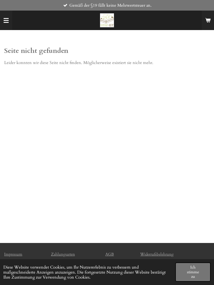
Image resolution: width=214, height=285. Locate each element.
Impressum (13, 254)
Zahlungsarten (63, 254)
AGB (109, 254)
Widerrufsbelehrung (157, 254)
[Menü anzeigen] (6, 20)
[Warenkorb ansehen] (208, 20)
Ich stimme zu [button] (193, 272)
